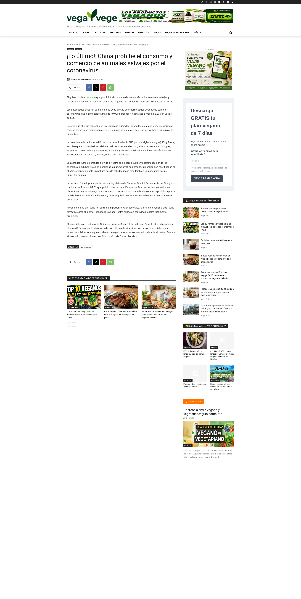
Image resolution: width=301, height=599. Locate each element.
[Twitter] (215, 2)
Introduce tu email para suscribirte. (204, 153)
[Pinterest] (224, 2)
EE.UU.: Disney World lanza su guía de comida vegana (194, 354)
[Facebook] (206, 2)
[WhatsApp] (110, 87)
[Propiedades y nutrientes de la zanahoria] (195, 373)
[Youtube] (219, 2)
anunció (91, 97)
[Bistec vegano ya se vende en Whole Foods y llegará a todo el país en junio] (121, 297)
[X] (96, 87)
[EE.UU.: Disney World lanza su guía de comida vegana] (195, 340)
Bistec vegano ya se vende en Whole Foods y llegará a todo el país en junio (120, 314)
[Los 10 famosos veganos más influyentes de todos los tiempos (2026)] (84, 297)
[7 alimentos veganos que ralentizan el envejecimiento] (191, 212)
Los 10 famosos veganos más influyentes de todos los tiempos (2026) (82, 314)
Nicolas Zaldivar (81, 79)
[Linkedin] (232, 2)
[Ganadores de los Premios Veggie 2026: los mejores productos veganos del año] (159, 297)
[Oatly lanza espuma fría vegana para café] (191, 244)
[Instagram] (210, 2)
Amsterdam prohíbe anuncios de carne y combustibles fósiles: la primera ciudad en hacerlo (217, 308)
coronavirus (86, 247)
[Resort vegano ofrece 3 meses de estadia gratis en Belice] (222, 373)
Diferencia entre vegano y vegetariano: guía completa (202, 412)
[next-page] (74, 324)
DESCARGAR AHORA (206, 178)
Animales (215, 380)
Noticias (78, 49)
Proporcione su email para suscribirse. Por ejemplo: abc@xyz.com (209, 169)
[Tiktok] (202, 2)
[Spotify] (228, 2)
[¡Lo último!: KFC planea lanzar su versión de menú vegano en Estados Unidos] (222, 340)
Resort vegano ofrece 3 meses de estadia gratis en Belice (221, 387)
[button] (230, 32)
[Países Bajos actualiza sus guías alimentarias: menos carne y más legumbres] (191, 293)
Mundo (77, 44)
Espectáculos (73, 307)
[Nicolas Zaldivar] (69, 79)
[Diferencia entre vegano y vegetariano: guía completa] (208, 434)
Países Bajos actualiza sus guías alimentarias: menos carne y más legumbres (217, 292)
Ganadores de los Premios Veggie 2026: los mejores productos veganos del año (157, 314)
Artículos (188, 380)
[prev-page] (69, 324)
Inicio (69, 44)
